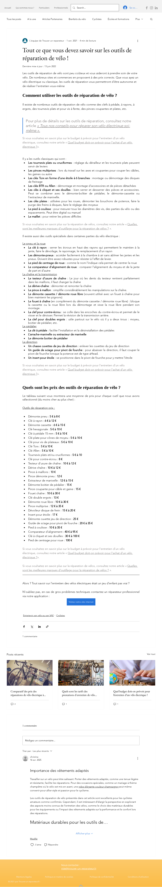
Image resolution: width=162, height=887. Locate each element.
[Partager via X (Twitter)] (31, 626)
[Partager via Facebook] (23, 626)
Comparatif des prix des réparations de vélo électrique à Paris (27, 693)
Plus (137, 19)
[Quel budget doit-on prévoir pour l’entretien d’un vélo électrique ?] (132, 673)
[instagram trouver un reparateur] (151, 8)
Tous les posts (14, 19)
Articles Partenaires (52, 19)
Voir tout (151, 654)
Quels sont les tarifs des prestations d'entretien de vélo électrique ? (78, 693)
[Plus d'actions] (138, 41)
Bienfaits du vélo (77, 19)
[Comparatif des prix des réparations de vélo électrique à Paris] (30, 673)
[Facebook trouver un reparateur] (147, 8)
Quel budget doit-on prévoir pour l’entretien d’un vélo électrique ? (131, 693)
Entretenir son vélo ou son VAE (38, 615)
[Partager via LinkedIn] (39, 626)
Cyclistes (96, 19)
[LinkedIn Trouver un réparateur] (156, 8)
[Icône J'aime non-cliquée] (32, 845)
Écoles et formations (118, 19)
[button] (44, 8)
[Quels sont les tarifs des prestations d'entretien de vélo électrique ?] (81, 673)
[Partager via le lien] (47, 626)
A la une (31, 19)
